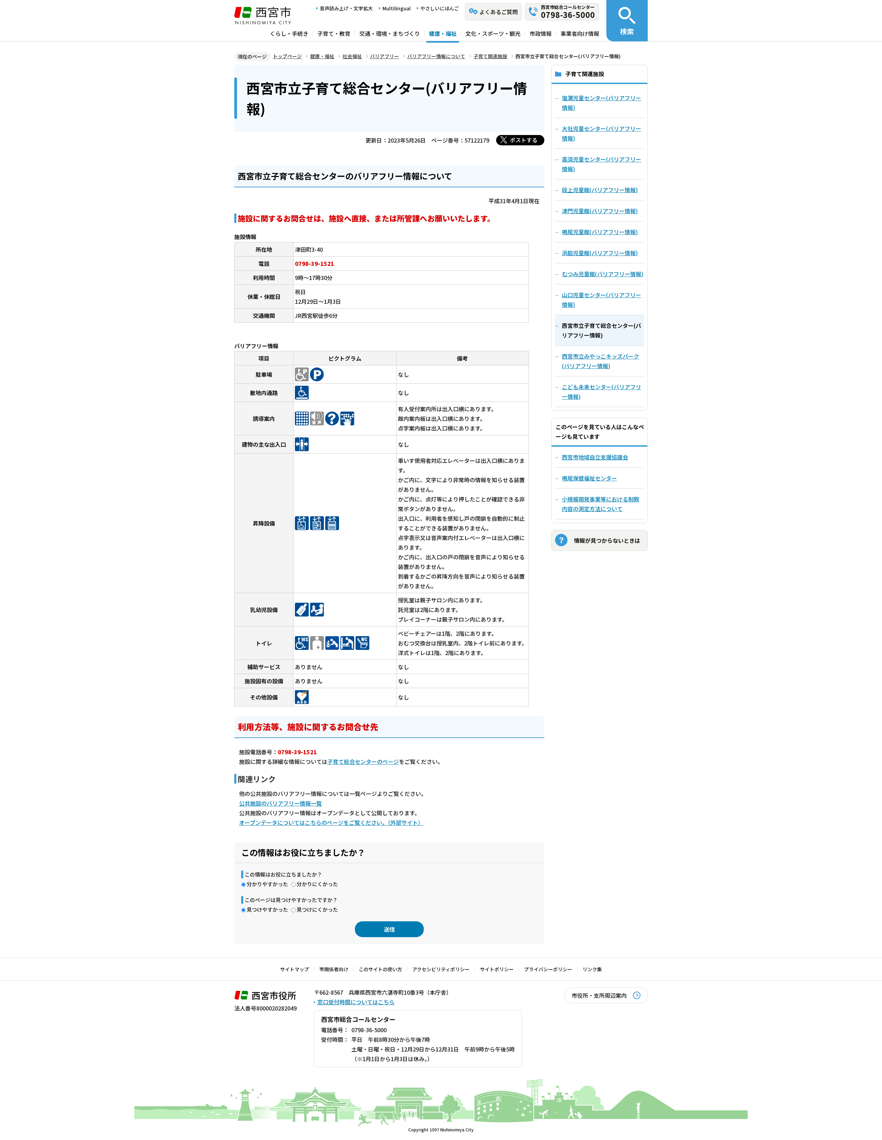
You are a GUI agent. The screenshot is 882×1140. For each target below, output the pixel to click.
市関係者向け (333, 969)
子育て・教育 (333, 33)
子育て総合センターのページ (363, 761)
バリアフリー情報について (436, 56)
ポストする (523, 140)
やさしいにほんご (439, 8)
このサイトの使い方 (380, 969)
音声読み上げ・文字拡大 (346, 8)
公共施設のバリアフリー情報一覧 (280, 803)
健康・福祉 (443, 33)
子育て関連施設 (490, 56)
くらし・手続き (289, 33)
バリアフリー (384, 56)
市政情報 (541, 33)
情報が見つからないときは (607, 540)
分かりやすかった (267, 884)
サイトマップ (294, 969)
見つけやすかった (267, 909)
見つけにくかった (317, 909)
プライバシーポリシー (548, 969)
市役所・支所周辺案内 (599, 995)
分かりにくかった (317, 884)
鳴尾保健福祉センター (589, 478)
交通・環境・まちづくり (389, 33)
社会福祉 (352, 56)
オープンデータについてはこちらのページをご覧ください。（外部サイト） (331, 822)
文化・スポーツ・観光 (493, 33)
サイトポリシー (497, 969)
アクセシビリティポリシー (441, 969)
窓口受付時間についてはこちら (355, 1002)
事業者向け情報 (580, 33)
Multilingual (396, 8)
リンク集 (592, 969)
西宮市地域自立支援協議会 (595, 457)
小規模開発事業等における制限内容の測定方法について (600, 504)
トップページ (287, 56)
